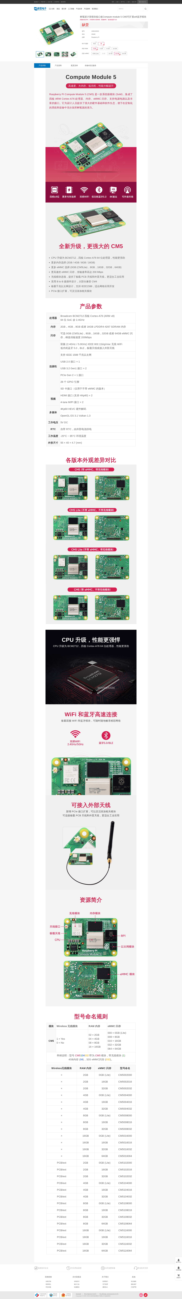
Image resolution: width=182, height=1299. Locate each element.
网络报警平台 (55, 1294)
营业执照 (78, 1294)
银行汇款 (76, 1284)
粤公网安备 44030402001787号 (108, 1294)
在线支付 (76, 1281)
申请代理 (43, 2)
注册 (117, 2)
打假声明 (56, 2)
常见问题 (48, 1287)
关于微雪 (105, 1284)
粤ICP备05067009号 (90, 1294)
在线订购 (50, 2)
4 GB (101, 48)
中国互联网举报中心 (42, 1294)
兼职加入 (105, 1287)
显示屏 (64, 9)
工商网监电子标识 (68, 1294)
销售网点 (48, 1284)
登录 (113, 2)
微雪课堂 (63, 2)
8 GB (108, 48)
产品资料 (87, 9)
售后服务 (133, 1281)
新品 (58, 9)
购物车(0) (143, 2)
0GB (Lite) (96, 53)
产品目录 (79, 9)
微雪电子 (36, 2)
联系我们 (95, 9)
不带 (94, 43)
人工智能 (71, 9)
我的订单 (134, 2)
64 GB (124, 53)
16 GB (115, 48)
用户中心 (123, 2)
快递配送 (76, 1287)
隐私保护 (133, 1284)
